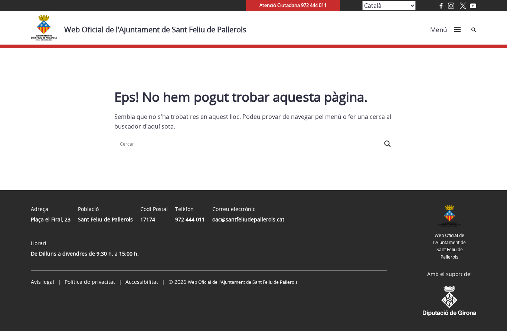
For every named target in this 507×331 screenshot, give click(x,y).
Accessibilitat (141, 281)
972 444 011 (190, 219)
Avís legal (42, 281)
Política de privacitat (90, 281)
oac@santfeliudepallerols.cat (248, 219)
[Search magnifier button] (387, 144)
